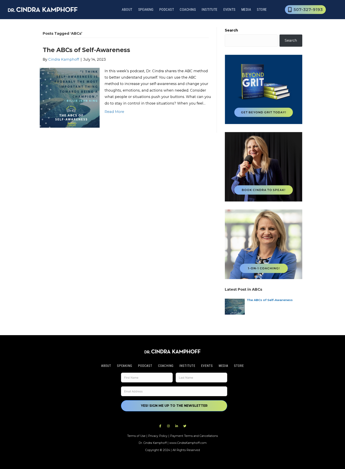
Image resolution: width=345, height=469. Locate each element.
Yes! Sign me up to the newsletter (174, 406)
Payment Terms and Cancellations (194, 436)
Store (262, 9)
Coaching (188, 9)
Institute (210, 9)
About (127, 9)
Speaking (146, 9)
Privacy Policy (158, 436)
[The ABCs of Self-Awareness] (70, 97)
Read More (114, 112)
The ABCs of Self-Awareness (86, 50)
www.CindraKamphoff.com (188, 443)
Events (229, 9)
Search (231, 30)
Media (246, 9)
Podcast (166, 9)
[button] (160, 426)
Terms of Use (136, 436)
